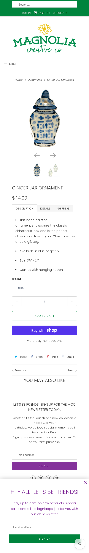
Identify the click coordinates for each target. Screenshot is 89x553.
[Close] (85, 482)
